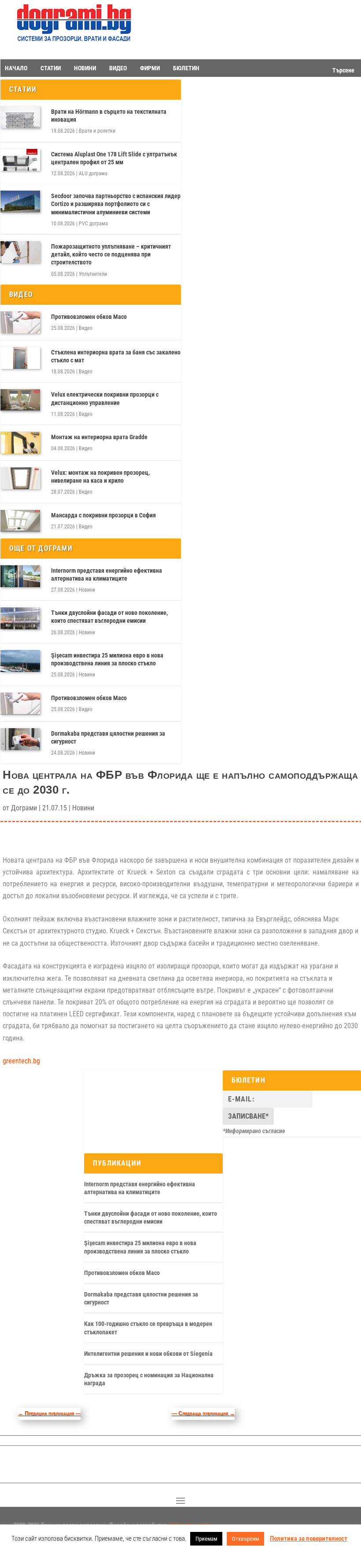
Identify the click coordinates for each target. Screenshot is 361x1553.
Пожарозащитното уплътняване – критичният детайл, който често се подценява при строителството (111, 254)
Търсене (343, 70)
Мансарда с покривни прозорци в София (103, 515)
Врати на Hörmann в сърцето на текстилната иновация (108, 115)
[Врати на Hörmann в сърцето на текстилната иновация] (20, 117)
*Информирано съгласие (254, 1130)
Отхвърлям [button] (245, 1538)
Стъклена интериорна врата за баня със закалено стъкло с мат (115, 356)
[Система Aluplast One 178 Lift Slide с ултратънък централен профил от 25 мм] (20, 160)
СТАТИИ (51, 68)
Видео (85, 328)
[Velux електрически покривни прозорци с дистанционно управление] (20, 400)
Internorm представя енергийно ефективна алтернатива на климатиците (106, 574)
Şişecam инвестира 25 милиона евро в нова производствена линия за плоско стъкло (107, 659)
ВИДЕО (118, 68)
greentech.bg (21, 1061)
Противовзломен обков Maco (89, 316)
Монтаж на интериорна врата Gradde (99, 437)
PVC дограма (93, 223)
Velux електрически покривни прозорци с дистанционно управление (104, 398)
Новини (87, 590)
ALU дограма (93, 173)
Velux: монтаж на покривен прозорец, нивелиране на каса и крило (100, 476)
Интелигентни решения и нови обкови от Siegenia (148, 1353)
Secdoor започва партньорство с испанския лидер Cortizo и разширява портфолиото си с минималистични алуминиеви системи (115, 203)
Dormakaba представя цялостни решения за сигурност (108, 737)
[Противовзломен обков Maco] (20, 322)
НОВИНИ (85, 68)
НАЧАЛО (16, 68)
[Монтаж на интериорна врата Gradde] (20, 443)
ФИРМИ (150, 68)
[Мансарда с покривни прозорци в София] (20, 521)
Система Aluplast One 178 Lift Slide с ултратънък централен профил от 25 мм (114, 158)
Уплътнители (93, 274)
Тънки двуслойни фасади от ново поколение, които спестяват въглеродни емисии (109, 616)
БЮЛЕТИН (186, 68)
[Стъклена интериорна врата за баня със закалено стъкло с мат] (20, 358)
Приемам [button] (206, 1538)
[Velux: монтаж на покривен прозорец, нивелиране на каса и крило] (20, 478)
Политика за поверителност (308, 1538)
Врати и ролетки (97, 131)
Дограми (24, 808)
